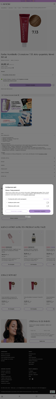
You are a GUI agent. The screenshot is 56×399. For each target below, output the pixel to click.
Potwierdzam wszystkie (39, 211)
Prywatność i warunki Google (29, 194)
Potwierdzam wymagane (16, 211)
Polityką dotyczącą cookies (36, 192)
